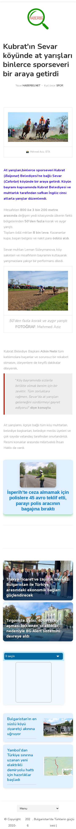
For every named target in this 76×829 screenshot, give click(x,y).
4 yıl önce (49, 85)
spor (59, 85)
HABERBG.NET (31, 85)
